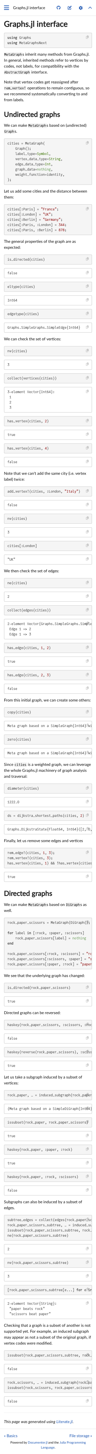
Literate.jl (64, 1422)
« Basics (10, 1436)
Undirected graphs (32, 114)
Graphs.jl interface (36, 24)
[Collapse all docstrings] (90, 8)
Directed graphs (28, 893)
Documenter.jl (38, 1442)
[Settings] (81, 8)
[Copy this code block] (87, 37)
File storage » (80, 1436)
